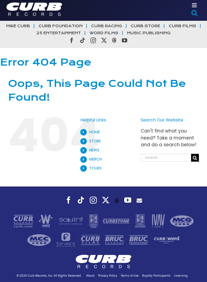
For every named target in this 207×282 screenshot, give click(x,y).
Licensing (181, 276)
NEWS (94, 150)
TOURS (95, 168)
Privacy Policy (107, 276)
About (90, 276)
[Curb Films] (91, 239)
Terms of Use (130, 276)
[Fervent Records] (66, 239)
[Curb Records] (24, 221)
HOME (94, 132)
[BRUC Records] (115, 239)
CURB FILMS (182, 26)
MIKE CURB (18, 26)
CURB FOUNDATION (60, 26)
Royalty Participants (156, 276)
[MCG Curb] (181, 221)
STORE (95, 141)
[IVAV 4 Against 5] (158, 221)
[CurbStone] (116, 221)
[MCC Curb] (40, 239)
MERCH (95, 159)
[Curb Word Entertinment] (166, 239)
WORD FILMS (103, 33)
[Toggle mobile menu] (195, 5)
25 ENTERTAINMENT (58, 33)
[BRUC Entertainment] (139, 239)
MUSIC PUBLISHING (149, 33)
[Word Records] (46, 221)
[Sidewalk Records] (94, 221)
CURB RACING (106, 26)
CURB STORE (145, 26)
